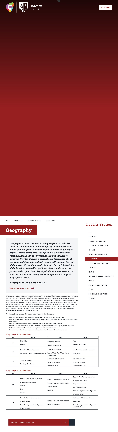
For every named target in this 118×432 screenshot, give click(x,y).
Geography (50, 220)
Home (8, 220)
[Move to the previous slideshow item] (104, 193)
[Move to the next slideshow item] (108, 193)
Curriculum (18, 220)
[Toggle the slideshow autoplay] (112, 193)
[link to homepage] (26, 7)
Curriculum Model (34, 220)
